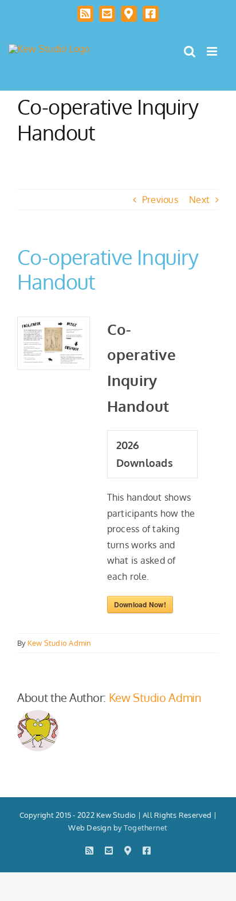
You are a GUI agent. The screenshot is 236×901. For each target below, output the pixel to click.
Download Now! (140, 604)
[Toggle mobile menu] (213, 51)
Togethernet (146, 827)
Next (199, 199)
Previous (160, 199)
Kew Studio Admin (59, 643)
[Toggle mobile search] (189, 51)
